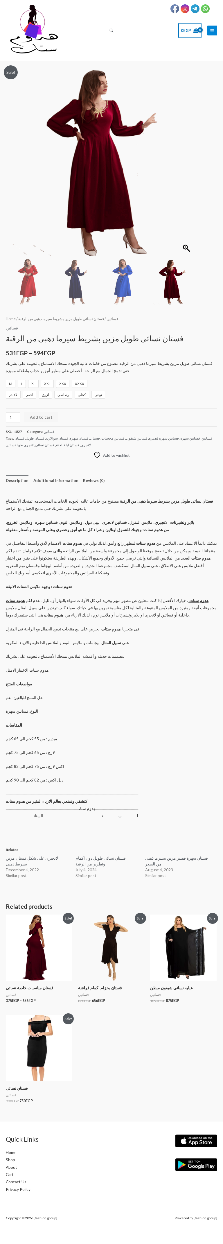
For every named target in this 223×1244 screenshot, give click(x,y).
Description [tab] (17, 480)
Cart (10, 1174)
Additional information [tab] (55, 480)
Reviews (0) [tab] (94, 480)
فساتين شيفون (137, 438)
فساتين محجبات (113, 438)
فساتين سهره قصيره (164, 438)
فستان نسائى (45, 445)
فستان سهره (79, 438)
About (11, 1167)
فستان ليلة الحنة (68, 445)
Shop (10, 1159)
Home (11, 319)
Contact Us (16, 1181)
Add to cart (41, 417)
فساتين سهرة (190, 438)
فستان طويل (35, 438)
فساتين (112, 319)
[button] (111, 30)
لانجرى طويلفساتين (20, 445)
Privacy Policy (18, 1189)
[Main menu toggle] (212, 30)
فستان (95, 438)
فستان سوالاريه (57, 438)
